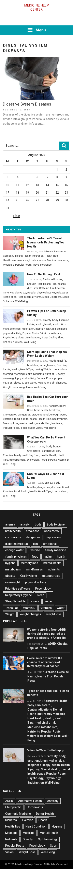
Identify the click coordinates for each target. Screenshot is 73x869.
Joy (37, 769)
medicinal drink (45, 722)
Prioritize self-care (50, 333)
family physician (16, 556)
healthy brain (59, 418)
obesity (10, 576)
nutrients (54, 569)
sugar (31, 427)
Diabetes (11, 820)
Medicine (33, 727)
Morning (8, 373)
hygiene (10, 563)
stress (19, 341)
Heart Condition (36, 826)
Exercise (64, 320)
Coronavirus (35, 807)
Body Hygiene (56, 524)
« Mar (16, 216)
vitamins (46, 608)
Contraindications (39, 709)
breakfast (33, 365)
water (33, 382)
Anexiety (52, 801)
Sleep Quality (48, 337)
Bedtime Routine (52, 279)
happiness (34, 765)
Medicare (8, 264)
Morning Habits (23, 373)
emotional (43, 414)
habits (30, 324)
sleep (17, 382)
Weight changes (56, 382)
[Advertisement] (36, 20)
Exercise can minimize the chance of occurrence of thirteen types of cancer (44, 662)
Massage (11, 833)
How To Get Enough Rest (43, 274)
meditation (28, 328)
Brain (30, 410)
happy (46, 765)
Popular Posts (23, 264)
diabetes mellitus (16, 544)
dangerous (24, 414)
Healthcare (9, 260)
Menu (41, 30)
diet (34, 414)
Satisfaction (35, 782)
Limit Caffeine (41, 288)
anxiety (47, 320)
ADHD (52, 643)
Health (19, 255)
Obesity (60, 373)
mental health (43, 328)
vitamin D (63, 459)
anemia (10, 524)
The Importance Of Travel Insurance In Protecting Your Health (46, 242)
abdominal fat (58, 360)
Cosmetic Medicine (18, 814)
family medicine (23, 455)
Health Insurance (33, 255)
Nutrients (38, 373)
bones (57, 446)
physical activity (12, 333)
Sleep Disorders (51, 296)
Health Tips (51, 255)
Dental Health (45, 814)
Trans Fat (11, 608)
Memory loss (10, 423)
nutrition (50, 373)
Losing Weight (43, 369)
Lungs (56, 491)
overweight (9, 378)
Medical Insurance (57, 260)
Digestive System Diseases (27, 104)
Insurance (22, 260)
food (17, 418)
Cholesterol (9, 414)
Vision (9, 852)
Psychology (9, 337)
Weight (42, 382)
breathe (31, 487)
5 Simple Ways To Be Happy (45, 750)
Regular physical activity (41, 292)
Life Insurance (37, 260)
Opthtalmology (47, 839)
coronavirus (13, 537)
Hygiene (57, 826)
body (55, 320)
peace (41, 773)
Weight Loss (10, 387)
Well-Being (21, 301)
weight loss (26, 387)
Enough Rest (34, 283)
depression (53, 537)
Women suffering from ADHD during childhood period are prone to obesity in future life (46, 633)
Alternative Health (56, 700)
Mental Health (50, 769)
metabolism (60, 369)
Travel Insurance (42, 264)
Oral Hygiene (28, 576)
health (48, 324)
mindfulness (59, 328)
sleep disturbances (29, 337)
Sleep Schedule (15, 601)
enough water (48, 365)
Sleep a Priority (32, 296)
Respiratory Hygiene (18, 595)
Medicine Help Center (36, 7)
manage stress (11, 328)
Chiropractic (13, 807)
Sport (53, 845)
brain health (41, 410)
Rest (20, 296)
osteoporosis (17, 459)
